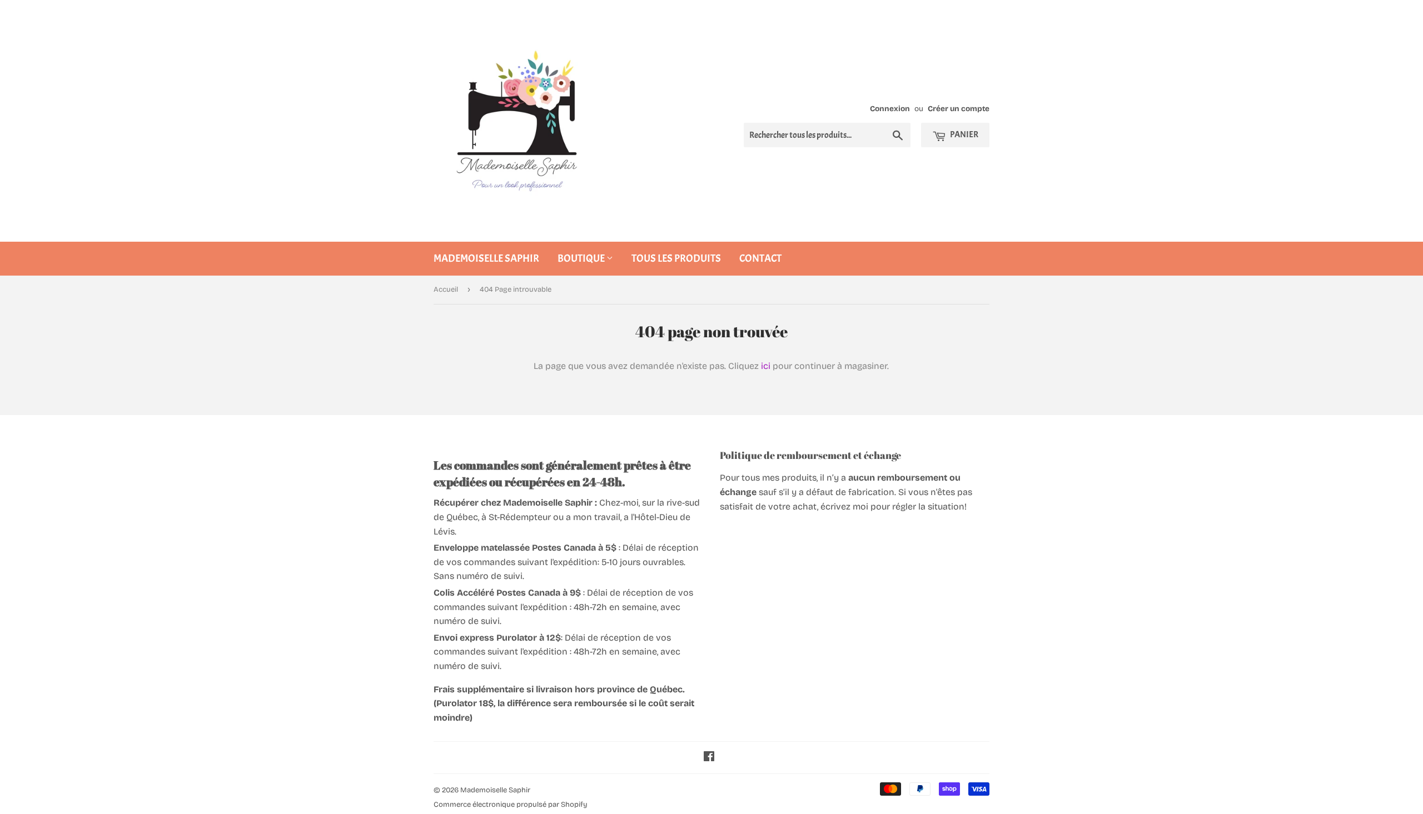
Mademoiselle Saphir (486, 258)
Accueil (446, 289)
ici (765, 366)
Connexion (890, 108)
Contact (760, 258)
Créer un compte (958, 108)
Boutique (582, 258)
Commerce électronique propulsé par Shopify (511, 804)
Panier (963, 134)
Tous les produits (676, 258)
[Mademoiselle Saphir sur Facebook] (709, 757)
